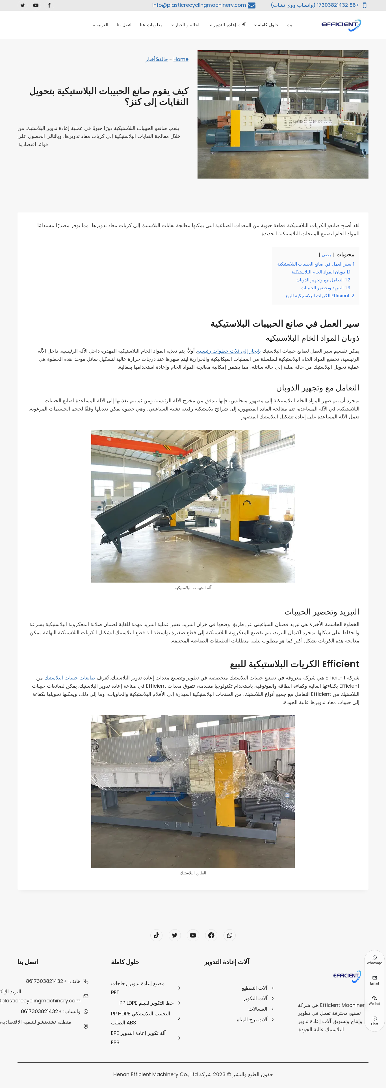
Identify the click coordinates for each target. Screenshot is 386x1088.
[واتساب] (230, 935)
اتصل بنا (124, 24)
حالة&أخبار (157, 59)
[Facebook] (49, 5)
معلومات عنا (151, 24)
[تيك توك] (156, 935)
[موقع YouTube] (36, 5)
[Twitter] (23, 5)
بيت (290, 24)
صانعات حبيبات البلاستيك (69, 677)
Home (181, 59)
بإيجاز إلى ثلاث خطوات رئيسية (229, 350)
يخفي (326, 255)
